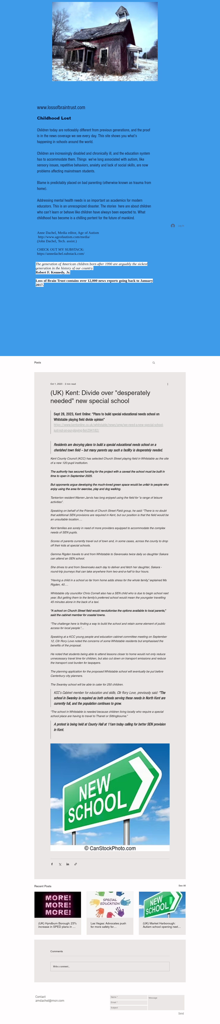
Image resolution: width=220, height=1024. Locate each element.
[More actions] (168, 384)
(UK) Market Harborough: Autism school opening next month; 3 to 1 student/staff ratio (160, 925)
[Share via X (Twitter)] (59, 864)
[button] (153, 362)
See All (182, 885)
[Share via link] (75, 864)
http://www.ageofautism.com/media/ (64, 237)
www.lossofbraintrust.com (61, 107)
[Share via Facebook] (51, 864)
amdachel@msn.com (49, 1001)
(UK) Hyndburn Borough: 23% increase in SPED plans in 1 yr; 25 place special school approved (57, 925)
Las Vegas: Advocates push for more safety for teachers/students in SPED (108, 925)
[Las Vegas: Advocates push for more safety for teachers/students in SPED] (110, 905)
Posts (37, 362)
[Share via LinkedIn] (67, 864)
